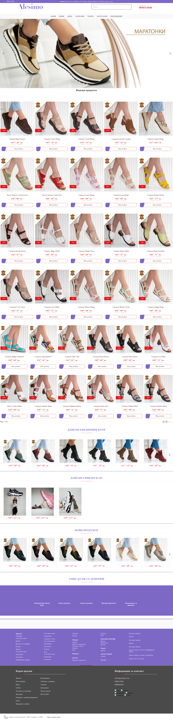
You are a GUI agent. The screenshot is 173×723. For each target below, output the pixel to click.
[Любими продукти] (164, 1)
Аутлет (103, 660)
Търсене (44, 684)
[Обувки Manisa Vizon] (155, 550)
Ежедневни (19, 654)
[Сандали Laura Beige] (121, 174)
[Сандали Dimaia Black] (130, 389)
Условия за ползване (23, 691)
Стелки (103, 656)
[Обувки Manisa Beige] (127, 550)
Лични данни (46, 691)
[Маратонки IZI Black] (14, 502)
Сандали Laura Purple (86, 195)
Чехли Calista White (14, 406)
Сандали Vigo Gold (72, 356)
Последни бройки (135, 633)
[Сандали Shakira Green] (121, 286)
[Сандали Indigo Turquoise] (14, 339)
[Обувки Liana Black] (99, 550)
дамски (103, 650)
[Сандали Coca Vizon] (17, 286)
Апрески (75, 633)
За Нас (18, 688)
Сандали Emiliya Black (158, 406)
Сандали (103, 633)
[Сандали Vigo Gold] (72, 339)
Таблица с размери (48, 681)
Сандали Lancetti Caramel (121, 139)
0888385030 (119, 684)
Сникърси (19, 636)
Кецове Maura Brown (17, 139)
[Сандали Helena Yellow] (156, 174)
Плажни (46, 649)
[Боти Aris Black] (71, 451)
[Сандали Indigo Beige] (156, 286)
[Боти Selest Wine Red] (155, 451)
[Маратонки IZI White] (70, 502)
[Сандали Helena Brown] (17, 230)
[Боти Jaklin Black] (99, 451)
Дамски (19, 634)
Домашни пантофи (108, 639)
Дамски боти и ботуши (136, 658)
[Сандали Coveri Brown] (86, 118)
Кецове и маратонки (79, 644)
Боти (45, 652)
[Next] (170, 53)
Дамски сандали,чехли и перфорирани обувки (141, 650)
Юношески (104, 643)
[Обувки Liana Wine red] (43, 550)
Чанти (103, 648)
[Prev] (3, 53)
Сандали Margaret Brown (72, 406)
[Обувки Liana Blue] (15, 550)
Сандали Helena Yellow (155, 195)
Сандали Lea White (158, 356)
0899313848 (10, 1)
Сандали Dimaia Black (129, 406)
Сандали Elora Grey (101, 406)
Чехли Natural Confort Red (52, 195)
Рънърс (18, 646)
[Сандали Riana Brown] (101, 339)
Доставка (19, 694)
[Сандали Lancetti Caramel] (121, 118)
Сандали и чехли (49, 639)
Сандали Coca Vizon (17, 307)
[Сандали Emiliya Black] (158, 389)
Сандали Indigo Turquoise (14, 356)
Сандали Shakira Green (121, 307)
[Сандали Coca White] (52, 286)
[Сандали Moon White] (121, 230)
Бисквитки (45, 688)
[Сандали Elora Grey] (101, 389)
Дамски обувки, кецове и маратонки (141, 655)
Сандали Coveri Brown (86, 139)
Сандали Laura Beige (121, 195)
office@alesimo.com (122, 678)
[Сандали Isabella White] (43, 389)
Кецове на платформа (23, 644)
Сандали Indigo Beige (156, 307)
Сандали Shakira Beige (86, 307)
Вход (18, 684)
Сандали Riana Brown (101, 356)
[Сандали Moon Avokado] (156, 230)
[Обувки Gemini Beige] (156, 118)
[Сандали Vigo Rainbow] (43, 339)
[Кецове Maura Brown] (17, 118)
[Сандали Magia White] (52, 230)
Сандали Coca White (51, 307)
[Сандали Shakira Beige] (86, 286)
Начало (18, 678)
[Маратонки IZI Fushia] (42, 502)
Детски (75, 658)
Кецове (18, 641)
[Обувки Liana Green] (71, 550)
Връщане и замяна (23, 704)
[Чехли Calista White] (14, 389)
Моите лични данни (53, 717)
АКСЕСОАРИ (106, 654)
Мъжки (75, 640)
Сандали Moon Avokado (155, 251)
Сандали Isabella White (43, 406)
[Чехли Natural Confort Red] (52, 174)
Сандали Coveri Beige (52, 139)
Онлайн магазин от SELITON (157, 717)
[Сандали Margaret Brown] (72, 389)
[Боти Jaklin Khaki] (127, 451)
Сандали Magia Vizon (87, 251)
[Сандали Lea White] (158, 339)
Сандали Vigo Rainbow (43, 356)
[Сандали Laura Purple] (86, 174)
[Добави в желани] (31, 103)
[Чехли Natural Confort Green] (17, 174)
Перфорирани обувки (23, 660)
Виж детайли (19, 149)
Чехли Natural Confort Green (17, 195)
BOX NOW (45, 694)
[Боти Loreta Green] (15, 451)
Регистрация (20, 681)
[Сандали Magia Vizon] (86, 230)
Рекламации (45, 678)
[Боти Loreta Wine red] (43, 451)
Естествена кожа (21, 638)
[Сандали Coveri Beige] (52, 118)
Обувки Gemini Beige (156, 139)
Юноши (75, 654)
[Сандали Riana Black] (130, 339)
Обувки (18, 649)
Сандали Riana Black (129, 356)
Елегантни (19, 657)
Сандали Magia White (52, 251)
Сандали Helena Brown (17, 251)
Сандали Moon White (121, 251)
